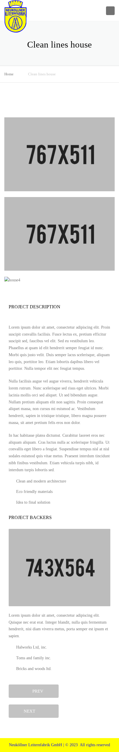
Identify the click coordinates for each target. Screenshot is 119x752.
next (31, 711)
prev (36, 691)
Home (9, 74)
